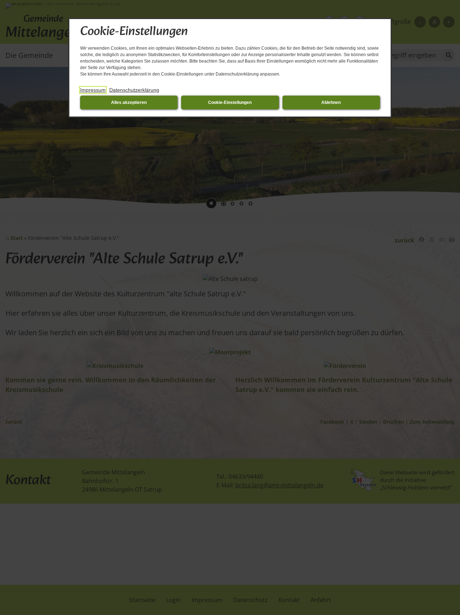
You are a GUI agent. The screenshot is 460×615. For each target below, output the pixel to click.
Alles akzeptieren (129, 102)
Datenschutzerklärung (134, 90)
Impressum (93, 90)
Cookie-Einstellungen (230, 102)
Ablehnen (331, 102)
